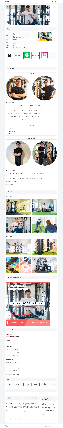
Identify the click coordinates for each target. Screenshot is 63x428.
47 (17, 418)
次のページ (21, 418)
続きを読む (8, 413)
